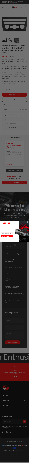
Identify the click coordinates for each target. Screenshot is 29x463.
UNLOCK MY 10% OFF (7, 236)
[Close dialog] (28, 222)
